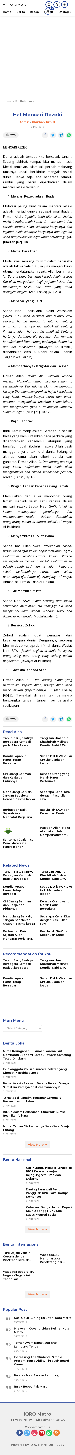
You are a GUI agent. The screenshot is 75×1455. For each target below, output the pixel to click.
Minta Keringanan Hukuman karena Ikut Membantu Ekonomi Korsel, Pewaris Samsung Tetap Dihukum (37, 1054)
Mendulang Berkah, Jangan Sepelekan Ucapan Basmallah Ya (19, 795)
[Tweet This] (53, 135)
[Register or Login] (64, 4)
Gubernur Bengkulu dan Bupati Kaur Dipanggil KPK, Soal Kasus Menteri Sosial (49, 1210)
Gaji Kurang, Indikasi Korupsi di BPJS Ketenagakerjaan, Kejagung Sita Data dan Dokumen (49, 1173)
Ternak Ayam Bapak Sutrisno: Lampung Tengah (35, 1344)
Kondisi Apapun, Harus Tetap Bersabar (15, 759)
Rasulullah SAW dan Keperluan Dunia (54, 811)
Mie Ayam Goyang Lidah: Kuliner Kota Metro (41, 1330)
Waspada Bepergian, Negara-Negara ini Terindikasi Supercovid (18, 1275)
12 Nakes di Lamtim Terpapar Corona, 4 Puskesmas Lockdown (32, 1099)
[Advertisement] (37, 55)
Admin (24, 122)
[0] (48, 11)
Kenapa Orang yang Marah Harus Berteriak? (55, 777)
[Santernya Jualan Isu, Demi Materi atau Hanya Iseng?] (19, 831)
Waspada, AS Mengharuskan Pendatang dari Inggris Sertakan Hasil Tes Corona (52, 1258)
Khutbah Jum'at (43, 122)
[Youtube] (42, 1433)
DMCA (60, 1420)
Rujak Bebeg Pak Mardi (31, 1386)
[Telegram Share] (61, 135)
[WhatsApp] (49, 1433)
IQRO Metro (18, 4)
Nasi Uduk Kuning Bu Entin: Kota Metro (43, 1318)
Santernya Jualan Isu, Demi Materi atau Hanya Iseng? (18, 843)
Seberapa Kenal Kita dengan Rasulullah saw (55, 795)
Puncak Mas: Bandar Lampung (36, 1375)
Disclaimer (44, 1420)
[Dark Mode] (48, 4)
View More (36, 1144)
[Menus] (5, 4)
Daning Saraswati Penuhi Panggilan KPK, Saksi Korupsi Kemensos (47, 1193)
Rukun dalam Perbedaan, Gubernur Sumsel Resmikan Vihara (34, 1113)
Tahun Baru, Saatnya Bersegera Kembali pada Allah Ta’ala (18, 741)
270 (13, 135)
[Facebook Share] (45, 135)
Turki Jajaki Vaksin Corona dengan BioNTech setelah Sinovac (16, 1256)
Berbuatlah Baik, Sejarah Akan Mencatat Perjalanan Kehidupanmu (18, 813)
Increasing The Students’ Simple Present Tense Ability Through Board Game (41, 1360)
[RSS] (56, 1433)
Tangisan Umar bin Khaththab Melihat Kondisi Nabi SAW (54, 741)
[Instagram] (34, 1433)
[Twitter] (27, 1433)
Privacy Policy (21, 1420)
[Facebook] (19, 1433)
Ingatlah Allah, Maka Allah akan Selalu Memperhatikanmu (55, 831)
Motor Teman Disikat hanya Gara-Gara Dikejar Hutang (37, 1128)
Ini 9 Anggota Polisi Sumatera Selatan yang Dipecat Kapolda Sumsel (35, 1071)
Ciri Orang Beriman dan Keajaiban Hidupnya (17, 777)
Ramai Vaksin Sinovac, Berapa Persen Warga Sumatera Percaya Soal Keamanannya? (36, 1085)
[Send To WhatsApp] (69, 135)
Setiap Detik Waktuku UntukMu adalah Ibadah (56, 759)
